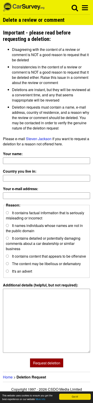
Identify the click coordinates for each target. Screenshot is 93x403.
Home (8, 377)
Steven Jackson (38, 138)
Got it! (75, 396)
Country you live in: (19, 171)
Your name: (13, 153)
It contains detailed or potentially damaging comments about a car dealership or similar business (43, 243)
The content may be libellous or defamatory (46, 263)
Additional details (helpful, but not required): (40, 285)
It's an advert (21, 271)
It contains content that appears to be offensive (48, 256)
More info (40, 399)
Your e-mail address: (20, 188)
